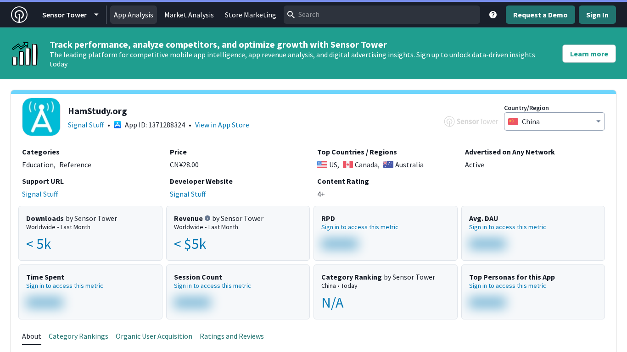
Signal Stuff (86, 124)
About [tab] (31, 336)
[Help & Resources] (493, 15)
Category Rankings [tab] (78, 336)
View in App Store (222, 124)
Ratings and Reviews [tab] (232, 336)
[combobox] (382, 15)
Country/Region (526, 108)
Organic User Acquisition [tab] (154, 336)
